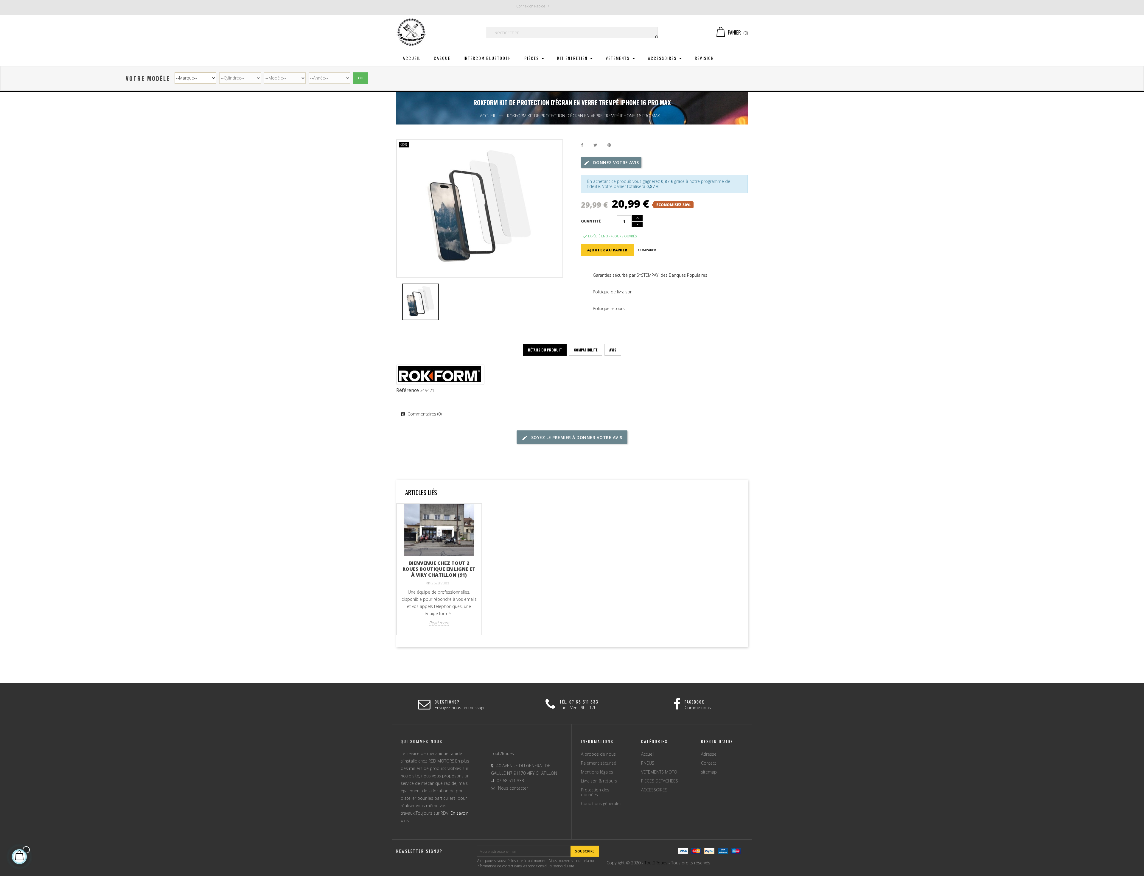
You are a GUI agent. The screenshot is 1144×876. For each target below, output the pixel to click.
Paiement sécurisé (598, 763)
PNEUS (647, 763)
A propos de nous (598, 754)
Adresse (708, 754)
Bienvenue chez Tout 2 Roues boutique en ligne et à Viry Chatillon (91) (438, 569)
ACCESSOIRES (654, 790)
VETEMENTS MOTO (659, 772)
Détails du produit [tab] (545, 349)
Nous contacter (513, 788)
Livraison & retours (599, 781)
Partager (582, 145)
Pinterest (609, 145)
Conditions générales (601, 803)
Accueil (647, 754)
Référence (407, 390)
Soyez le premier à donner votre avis (576, 437)
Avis (612, 349)
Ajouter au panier (607, 250)
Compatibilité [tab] (585, 349)
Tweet (595, 145)
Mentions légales (597, 772)
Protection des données (595, 792)
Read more (439, 623)
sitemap (709, 772)
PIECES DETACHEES (659, 781)
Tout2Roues (655, 863)
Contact (708, 763)
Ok (360, 78)
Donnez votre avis (615, 162)
